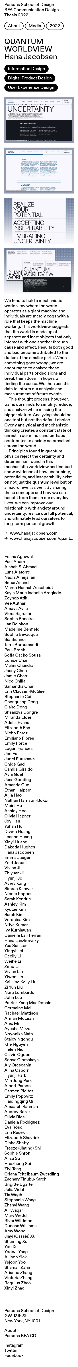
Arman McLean (19, 1018)
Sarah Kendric (17, 899)
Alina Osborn (16, 1070)
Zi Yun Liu (13, 987)
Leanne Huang (18, 837)
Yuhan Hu (13, 826)
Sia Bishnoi (15, 639)
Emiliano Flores (19, 738)
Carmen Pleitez (18, 1091)
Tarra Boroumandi (21, 645)
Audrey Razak (17, 1112)
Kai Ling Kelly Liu (20, 982)
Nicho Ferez (16, 733)
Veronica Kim (17, 920)
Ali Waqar (13, 1210)
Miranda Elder (17, 717)
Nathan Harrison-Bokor (26, 800)
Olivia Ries (14, 1117)
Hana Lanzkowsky (21, 940)
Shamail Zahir (17, 1267)
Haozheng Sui (17, 1163)
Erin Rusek (14, 1132)
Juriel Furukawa (19, 759)
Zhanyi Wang (16, 1205)
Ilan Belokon (16, 624)
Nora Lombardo (19, 992)
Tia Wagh (13, 1195)
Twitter (11, 1350)
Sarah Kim (14, 914)
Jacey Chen (15, 671)
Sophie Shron (17, 1153)
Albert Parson (17, 1086)
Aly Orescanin (17, 1065)
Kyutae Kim (15, 909)
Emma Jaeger (17, 857)
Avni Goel (13, 774)
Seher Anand (16, 582)
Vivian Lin (13, 971)
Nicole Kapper (18, 894)
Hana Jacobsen (19, 852)
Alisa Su (12, 1158)
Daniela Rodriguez (22, 1122)
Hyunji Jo (13, 878)
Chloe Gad (14, 764)
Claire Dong (15, 707)
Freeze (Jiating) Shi (22, 1148)
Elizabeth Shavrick (22, 1138)
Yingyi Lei (13, 951)
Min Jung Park (18, 1080)
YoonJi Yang (16, 1252)
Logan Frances (18, 748)
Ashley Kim (15, 904)
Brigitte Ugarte (18, 1184)
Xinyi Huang (15, 842)
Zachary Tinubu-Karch (25, 1179)
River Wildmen (18, 1221)
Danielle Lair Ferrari (22, 935)
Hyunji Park (15, 1075)
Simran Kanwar (18, 889)
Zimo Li (11, 966)
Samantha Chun (19, 686)
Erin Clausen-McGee (24, 691)
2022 (55, 26)
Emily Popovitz (18, 1096)
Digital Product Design (30, 78)
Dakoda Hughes (19, 847)
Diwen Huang (17, 831)
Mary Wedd (15, 1215)
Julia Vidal (14, 1189)
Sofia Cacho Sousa (22, 655)
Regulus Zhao (17, 1283)
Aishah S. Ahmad (20, 567)
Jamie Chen (15, 676)
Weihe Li (12, 961)
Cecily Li (12, 956)
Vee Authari (15, 603)
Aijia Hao (13, 795)
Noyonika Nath (18, 1034)
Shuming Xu (15, 1241)
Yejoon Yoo (15, 1262)
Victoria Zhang (18, 1278)
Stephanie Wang (20, 1200)
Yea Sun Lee (16, 945)
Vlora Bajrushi (17, 613)
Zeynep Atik (15, 598)
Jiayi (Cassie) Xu (19, 1236)
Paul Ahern (14, 561)
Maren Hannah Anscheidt (28, 587)
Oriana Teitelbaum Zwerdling (31, 1174)
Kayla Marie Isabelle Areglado (32, 593)
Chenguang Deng (21, 702)
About (14, 26)
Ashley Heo (15, 811)
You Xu (11, 1247)
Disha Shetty (16, 1143)
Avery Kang (15, 883)
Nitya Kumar (16, 925)
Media (35, 26)
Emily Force (15, 743)
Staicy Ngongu (18, 1039)
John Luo (13, 997)
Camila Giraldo (18, 769)
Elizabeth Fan (17, 728)
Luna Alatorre (17, 572)
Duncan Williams (20, 1226)
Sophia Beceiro (19, 619)
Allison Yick (15, 1257)
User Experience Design (31, 87)
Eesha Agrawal (18, 556)
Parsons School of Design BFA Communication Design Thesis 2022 (31, 10)
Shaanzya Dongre (21, 712)
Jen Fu (10, 754)
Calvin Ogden (17, 1054)
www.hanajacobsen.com (34, 533)
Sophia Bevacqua (21, 634)
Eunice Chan (16, 660)
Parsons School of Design (29, 1310)
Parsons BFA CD (20, 1336)
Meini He (13, 805)
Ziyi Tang (12, 1169)
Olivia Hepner (17, 816)
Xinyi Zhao (14, 1288)
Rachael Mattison (21, 1013)
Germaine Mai (17, 1008)
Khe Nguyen (16, 1044)
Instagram (14, 1345)
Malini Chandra (18, 665)
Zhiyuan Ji (14, 873)
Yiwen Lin (13, 977)
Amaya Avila (16, 608)
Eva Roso (13, 1127)
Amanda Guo (16, 785)
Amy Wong (15, 1231)
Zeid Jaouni (15, 863)
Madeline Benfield (22, 629)
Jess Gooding (17, 780)
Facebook (14, 1355)
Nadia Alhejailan (19, 577)
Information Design (26, 69)
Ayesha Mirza (17, 1029)
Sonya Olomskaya (21, 1060)
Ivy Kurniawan (17, 930)
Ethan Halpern (18, 790)
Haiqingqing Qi (18, 1101)
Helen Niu (13, 1049)
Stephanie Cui (17, 696)
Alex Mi (11, 1023)
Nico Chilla (14, 681)
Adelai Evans (16, 722)
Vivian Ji (12, 868)
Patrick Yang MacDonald (28, 1003)
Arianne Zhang (18, 1272)
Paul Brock (14, 650)
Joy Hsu (12, 821)
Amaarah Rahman (21, 1106)
